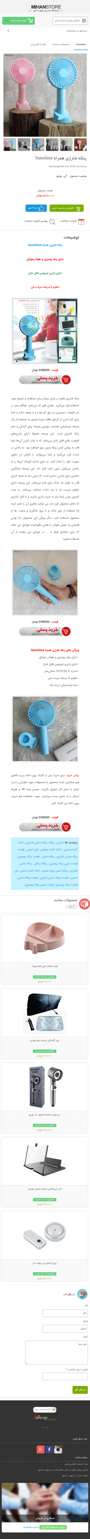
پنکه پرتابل (40, 863)
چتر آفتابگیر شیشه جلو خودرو (44, 1040)
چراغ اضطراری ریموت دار (45, 1263)
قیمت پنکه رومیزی (28, 856)
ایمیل (85, 1321)
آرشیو (71, 906)
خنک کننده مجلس (50, 849)
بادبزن (60, 842)
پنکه (51, 842)
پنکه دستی (48, 856)
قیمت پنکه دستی (28, 877)
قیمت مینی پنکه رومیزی (63, 863)
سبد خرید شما (18, 20)
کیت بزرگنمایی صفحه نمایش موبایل (45, 1189)
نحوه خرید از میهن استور (75, 1475)
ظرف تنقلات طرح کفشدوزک (45, 966)
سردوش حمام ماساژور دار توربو (44, 1115)
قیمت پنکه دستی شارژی (54, 877)
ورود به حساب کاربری (53, 1527)
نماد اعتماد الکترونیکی (76, 1464)
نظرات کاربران (38, 44)
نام (86, 1305)
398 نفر (32, 208)
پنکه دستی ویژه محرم (55, 870)
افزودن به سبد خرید (63, 208)
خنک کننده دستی (30, 870)
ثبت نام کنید (29, 1527)
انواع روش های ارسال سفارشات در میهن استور (63, 1469)
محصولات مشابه (60, 44)
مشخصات (81, 44)
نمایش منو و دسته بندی (67, 20)
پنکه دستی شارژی (36, 842)
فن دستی (32, 849)
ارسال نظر (80, 1389)
